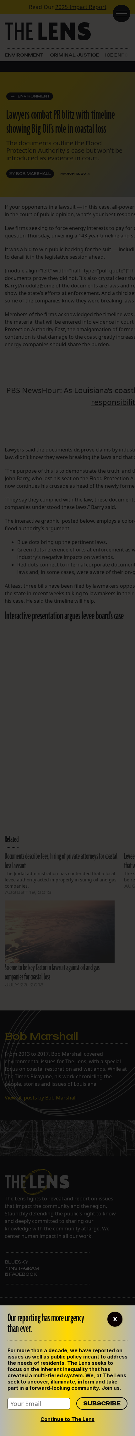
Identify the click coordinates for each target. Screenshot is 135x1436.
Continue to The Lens (67, 1419)
